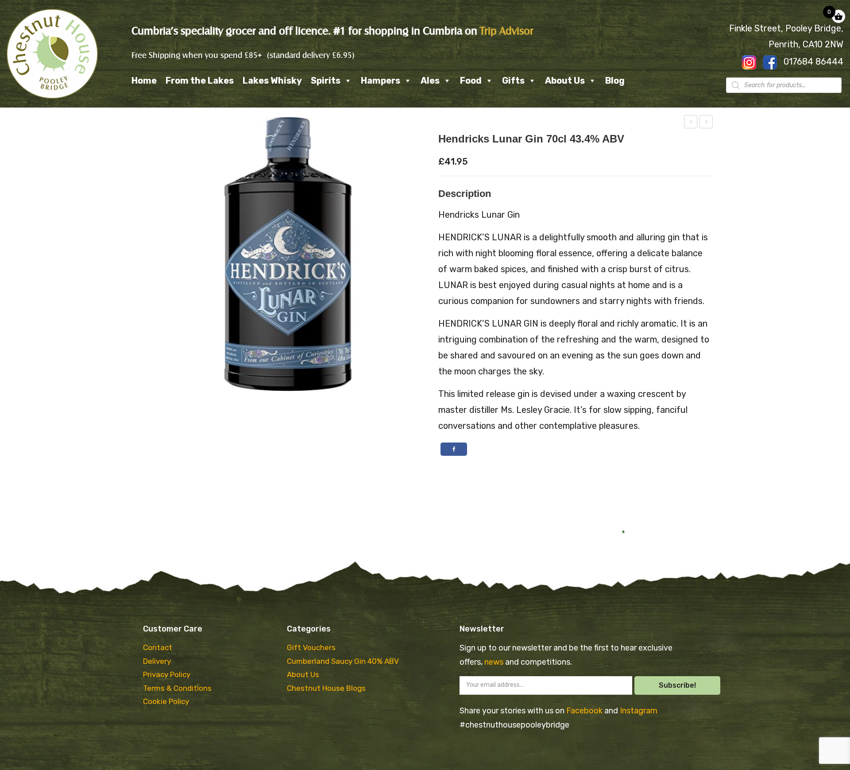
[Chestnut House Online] (52, 53)
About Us (565, 80)
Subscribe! (677, 685)
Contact (157, 647)
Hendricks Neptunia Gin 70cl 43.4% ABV (691, 123)
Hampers (380, 80)
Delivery (157, 661)
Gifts (513, 80)
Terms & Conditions (177, 688)
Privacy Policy (166, 674)
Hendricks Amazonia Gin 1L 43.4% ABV (706, 123)
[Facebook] (453, 449)
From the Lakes (200, 80)
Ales (430, 80)
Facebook (585, 711)
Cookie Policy (166, 701)
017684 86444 (813, 61)
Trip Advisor (506, 31)
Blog (615, 80)
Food (471, 80)
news (494, 662)
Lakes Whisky (272, 80)
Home (144, 80)
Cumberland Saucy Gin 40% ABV (343, 661)
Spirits (325, 80)
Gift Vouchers (311, 647)
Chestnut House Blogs (326, 688)
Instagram (638, 711)
